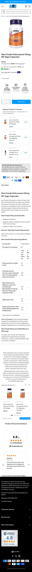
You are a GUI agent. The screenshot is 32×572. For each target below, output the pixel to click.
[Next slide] (29, 384)
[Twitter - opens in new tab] (16, 556)
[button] (16, 11)
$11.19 (10, 157)
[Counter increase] (9, 101)
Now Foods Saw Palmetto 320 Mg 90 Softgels (14, 122)
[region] (16, 137)
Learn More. (22, 171)
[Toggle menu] (2, 6)
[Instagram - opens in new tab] (19, 556)
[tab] (12, 415)
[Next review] (29, 465)
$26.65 (11, 127)
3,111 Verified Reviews (16, 442)
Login (15, 1)
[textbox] (10, 418)
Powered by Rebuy (16, 159)
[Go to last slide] (25, 384)
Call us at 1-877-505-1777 (9, 498)
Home (2, 16)
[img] (16, 440)
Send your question (24, 418)
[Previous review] (3, 465)
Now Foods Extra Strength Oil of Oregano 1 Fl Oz (14, 152)
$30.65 (11, 143)
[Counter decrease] (2, 101)
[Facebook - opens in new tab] (13, 556)
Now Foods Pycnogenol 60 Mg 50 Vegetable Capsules (14, 137)
